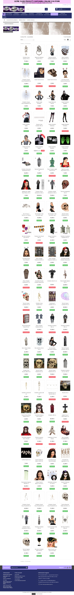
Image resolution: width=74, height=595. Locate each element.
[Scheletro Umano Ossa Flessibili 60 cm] (39, 497)
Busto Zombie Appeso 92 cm (65, 281)
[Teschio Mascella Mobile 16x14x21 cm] (65, 497)
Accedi (69, 4)
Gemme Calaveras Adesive (65, 483)
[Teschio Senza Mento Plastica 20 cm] (26, 408)
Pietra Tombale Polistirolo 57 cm (26, 281)
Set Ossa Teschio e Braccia (65, 527)
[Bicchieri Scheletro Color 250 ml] (26, 229)
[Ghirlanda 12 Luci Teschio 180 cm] (52, 386)
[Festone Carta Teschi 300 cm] (39, 229)
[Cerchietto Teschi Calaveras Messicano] (65, 73)
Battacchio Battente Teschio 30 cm (39, 58)
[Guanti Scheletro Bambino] (65, 95)
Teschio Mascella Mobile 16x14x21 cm (65, 505)
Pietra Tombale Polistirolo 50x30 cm (39, 259)
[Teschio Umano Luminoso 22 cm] (26, 296)
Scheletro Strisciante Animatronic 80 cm (26, 170)
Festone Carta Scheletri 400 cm (39, 125)
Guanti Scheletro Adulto (26, 125)
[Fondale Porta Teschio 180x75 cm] (26, 363)
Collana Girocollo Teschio (26, 147)
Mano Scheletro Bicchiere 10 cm (65, 58)
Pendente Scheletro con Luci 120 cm (65, 371)
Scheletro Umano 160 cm (39, 393)
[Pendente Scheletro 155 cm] (65, 319)
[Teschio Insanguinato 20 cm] (65, 184)
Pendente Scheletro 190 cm (52, 326)
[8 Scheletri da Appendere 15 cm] (65, 453)
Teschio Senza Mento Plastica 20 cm (26, 416)
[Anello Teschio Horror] (39, 73)
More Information (39, 593)
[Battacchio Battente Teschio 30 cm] (39, 50)
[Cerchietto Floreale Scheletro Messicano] (65, 252)
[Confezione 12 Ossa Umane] (52, 430)
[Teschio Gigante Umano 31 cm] (26, 542)
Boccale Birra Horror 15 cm (39, 348)
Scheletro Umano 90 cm (26, 393)
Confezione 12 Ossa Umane (52, 438)
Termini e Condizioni (7, 578)
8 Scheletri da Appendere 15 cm (65, 460)
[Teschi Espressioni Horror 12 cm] (26, 319)
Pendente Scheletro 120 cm (39, 527)
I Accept (33, 593)
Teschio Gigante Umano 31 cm (26, 550)
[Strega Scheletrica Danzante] (52, 229)
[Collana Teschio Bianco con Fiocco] (39, 475)
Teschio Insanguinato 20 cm (65, 192)
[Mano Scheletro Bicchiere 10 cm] (65, 50)
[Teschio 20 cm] (65, 386)
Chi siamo (5, 580)
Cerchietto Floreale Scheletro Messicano (65, 259)
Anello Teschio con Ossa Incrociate (52, 550)
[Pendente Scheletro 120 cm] (39, 520)
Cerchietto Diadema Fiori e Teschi (39, 416)
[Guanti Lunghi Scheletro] (39, 95)
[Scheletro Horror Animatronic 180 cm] (39, 184)
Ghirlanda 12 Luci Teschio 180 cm (52, 393)
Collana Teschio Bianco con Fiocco (39, 483)
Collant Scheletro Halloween (52, 125)
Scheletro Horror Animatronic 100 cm (26, 527)
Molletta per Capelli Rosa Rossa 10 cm (26, 192)
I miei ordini (17, 574)
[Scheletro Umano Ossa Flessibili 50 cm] (26, 73)
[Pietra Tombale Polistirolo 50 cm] (39, 319)
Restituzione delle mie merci (20, 576)
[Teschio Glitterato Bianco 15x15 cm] (39, 453)
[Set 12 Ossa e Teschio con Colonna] (26, 207)
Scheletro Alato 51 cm (52, 280)
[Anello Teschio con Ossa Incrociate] (52, 542)
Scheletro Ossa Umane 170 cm (26, 58)
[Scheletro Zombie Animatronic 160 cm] (52, 184)
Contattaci (65, 4)
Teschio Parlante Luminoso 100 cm (65, 348)
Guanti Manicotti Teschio (52, 103)
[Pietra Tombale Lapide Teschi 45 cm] (52, 162)
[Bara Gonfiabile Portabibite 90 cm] (65, 430)
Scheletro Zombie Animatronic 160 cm (52, 192)
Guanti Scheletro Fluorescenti (65, 147)
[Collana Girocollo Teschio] (26, 140)
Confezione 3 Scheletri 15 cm (52, 304)
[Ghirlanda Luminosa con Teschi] (52, 475)
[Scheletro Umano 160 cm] (39, 386)
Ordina (22, 39)
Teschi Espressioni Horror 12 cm (26, 326)
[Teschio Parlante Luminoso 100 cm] (65, 341)
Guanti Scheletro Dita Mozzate (52, 527)
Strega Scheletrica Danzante (52, 237)
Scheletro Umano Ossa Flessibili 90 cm (26, 505)
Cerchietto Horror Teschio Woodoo (52, 460)
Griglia (68, 40)
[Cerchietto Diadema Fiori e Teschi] (39, 408)
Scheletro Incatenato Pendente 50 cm (65, 237)
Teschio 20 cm (65, 392)
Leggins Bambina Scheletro (65, 125)
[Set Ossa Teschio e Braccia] (65, 520)
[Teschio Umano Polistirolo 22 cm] (39, 363)
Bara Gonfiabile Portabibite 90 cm (65, 438)
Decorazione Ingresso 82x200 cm (26, 483)
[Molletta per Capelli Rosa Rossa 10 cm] (26, 184)
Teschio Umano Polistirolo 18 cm (65, 214)
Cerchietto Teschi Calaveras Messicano (65, 80)
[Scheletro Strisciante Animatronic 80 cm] (26, 162)
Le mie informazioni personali (20, 580)
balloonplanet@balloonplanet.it (48, 584)
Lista (70, 40)
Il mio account (18, 572)
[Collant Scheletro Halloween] (52, 117)
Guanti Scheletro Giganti (39, 147)
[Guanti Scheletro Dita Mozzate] (52, 520)
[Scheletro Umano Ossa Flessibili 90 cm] (26, 497)
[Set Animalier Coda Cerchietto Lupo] (39, 207)
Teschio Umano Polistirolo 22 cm (39, 371)
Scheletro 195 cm (52, 415)
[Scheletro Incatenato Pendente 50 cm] (65, 229)
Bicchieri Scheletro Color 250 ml (26, 237)
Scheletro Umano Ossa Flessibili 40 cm (26, 103)
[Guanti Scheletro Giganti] (39, 140)
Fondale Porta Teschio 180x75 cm (26, 371)
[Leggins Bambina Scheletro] (65, 117)
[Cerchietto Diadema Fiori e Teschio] (26, 430)
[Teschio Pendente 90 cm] (39, 162)
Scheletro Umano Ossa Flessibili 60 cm (39, 505)
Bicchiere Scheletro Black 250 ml (39, 550)
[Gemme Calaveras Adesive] (65, 475)
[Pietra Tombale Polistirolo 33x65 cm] (52, 252)
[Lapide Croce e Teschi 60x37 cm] (65, 408)
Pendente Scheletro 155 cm (65, 326)
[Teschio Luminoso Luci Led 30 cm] (39, 430)
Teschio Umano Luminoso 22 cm (26, 304)
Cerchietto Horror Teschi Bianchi (26, 259)
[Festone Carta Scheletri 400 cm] (39, 117)
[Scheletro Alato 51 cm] (52, 274)
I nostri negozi (8, 23)
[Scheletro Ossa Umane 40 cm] (39, 296)
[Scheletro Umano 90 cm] (26, 386)
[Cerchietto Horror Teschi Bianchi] (26, 252)
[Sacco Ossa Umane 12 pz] (26, 341)
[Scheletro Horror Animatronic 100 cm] (26, 520)
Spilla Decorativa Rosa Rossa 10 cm (65, 170)
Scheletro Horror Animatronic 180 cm (39, 192)
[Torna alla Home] (4, 20)
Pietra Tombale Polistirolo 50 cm (39, 326)
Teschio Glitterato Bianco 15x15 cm (39, 460)
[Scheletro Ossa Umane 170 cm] (26, 50)
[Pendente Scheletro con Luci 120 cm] (65, 363)
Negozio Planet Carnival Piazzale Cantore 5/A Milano (7, 582)
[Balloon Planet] (14, 9)
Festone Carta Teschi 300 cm (39, 237)
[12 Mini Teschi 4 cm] (26, 453)
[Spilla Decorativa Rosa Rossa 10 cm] (65, 162)
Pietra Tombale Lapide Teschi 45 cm (52, 170)
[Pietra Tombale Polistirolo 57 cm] (26, 274)
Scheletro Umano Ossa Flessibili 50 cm (26, 80)
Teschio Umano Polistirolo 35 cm (52, 371)
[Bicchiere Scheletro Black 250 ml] (39, 542)
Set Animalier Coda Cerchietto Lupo (39, 214)
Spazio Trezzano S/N (7, 585)
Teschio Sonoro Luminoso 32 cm (65, 304)
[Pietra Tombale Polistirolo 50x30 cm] (39, 252)
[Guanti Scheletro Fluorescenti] (65, 140)
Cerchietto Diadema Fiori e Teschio (26, 438)
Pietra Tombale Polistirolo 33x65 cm (52, 259)
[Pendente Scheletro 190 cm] (52, 319)
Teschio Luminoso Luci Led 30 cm (39, 438)
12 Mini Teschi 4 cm (26, 459)
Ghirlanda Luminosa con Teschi (52, 483)
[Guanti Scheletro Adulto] (26, 117)
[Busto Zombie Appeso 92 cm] (65, 274)
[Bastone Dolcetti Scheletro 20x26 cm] (52, 50)
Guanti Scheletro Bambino (65, 103)
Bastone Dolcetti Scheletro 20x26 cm (52, 58)
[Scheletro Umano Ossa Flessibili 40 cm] (26, 95)
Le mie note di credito (19, 577)
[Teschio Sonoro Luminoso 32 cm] (65, 296)
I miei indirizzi (17, 579)
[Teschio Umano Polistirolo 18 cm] (65, 207)
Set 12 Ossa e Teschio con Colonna (26, 214)
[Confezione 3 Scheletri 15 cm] (52, 296)
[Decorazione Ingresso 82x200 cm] (26, 475)
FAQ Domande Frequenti (7, 574)
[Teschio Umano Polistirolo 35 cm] (52, 363)
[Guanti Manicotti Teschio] (52, 95)
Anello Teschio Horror (39, 79)
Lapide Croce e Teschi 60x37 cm (65, 416)
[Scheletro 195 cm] (52, 408)
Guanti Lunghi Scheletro (39, 103)
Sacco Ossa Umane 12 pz (26, 348)
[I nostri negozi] (11, 28)
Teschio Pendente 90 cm (39, 170)
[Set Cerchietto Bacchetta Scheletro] (52, 341)
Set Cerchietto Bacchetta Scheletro (52, 348)
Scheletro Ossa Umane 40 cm (39, 304)
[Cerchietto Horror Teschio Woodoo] (52, 453)
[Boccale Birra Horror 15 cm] (39, 341)
